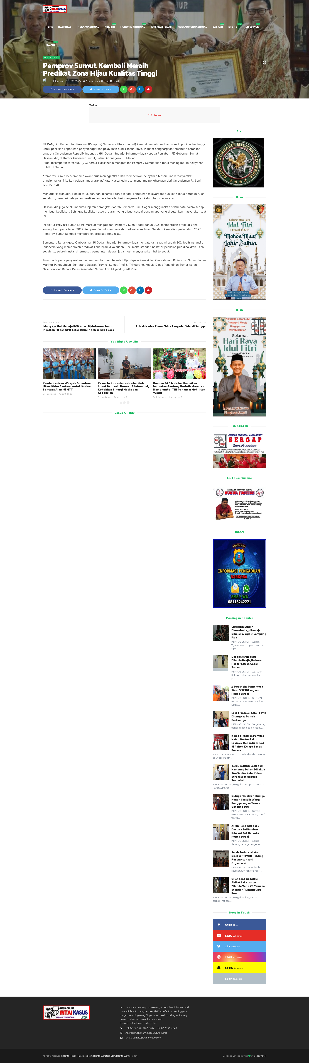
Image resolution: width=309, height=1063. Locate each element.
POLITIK (109, 27)
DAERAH (217, 27)
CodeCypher (260, 1056)
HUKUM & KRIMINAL (132, 27)
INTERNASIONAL (160, 27)
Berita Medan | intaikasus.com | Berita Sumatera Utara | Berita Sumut (96, 1056)
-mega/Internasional (192, 27)
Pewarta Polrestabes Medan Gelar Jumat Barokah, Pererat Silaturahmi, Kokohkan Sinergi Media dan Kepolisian (68, 387)
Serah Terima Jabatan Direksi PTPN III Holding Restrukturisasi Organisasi (247, 857)
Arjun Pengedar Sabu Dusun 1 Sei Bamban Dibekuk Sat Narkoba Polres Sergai (245, 831)
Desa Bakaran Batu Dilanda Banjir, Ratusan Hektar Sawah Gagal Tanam (247, 662)
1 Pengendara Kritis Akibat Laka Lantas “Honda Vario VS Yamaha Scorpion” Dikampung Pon (248, 885)
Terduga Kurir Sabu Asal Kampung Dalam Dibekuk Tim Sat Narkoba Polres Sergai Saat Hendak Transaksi (248, 772)
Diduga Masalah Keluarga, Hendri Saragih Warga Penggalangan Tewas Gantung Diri (248, 801)
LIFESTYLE (252, 27)
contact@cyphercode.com (147, 1037)
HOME (49, 27)
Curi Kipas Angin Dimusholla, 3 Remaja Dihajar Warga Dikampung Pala (248, 632)
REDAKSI (50, 44)
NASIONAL (64, 27)
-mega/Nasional (88, 27)
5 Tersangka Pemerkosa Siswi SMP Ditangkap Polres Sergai (247, 690)
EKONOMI (234, 27)
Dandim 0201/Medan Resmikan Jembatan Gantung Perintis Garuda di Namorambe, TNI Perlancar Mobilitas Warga (124, 387)
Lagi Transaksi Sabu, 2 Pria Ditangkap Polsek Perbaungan (248, 716)
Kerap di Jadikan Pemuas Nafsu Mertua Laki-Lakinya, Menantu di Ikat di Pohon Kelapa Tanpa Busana (247, 742)
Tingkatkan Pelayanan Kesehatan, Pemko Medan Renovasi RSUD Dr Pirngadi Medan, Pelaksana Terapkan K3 (179, 387)
